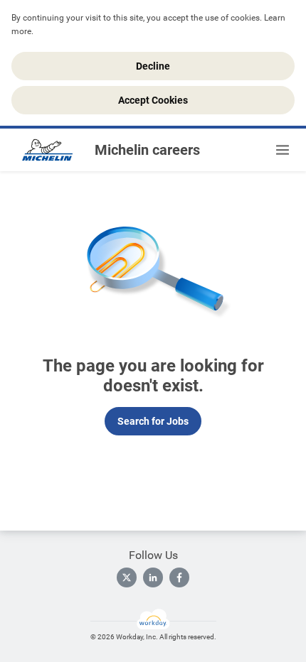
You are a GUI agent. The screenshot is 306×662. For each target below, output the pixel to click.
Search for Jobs (153, 421)
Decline (153, 66)
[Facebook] (179, 577)
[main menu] (282, 150)
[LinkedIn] (153, 577)
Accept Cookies (153, 100)
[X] (127, 577)
